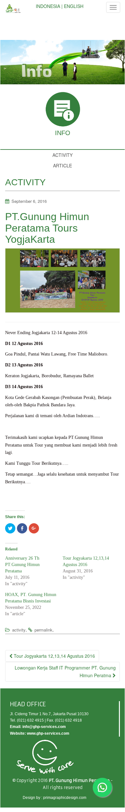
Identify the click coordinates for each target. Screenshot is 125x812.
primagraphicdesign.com (64, 797)
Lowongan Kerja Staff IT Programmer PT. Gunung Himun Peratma (65, 671)
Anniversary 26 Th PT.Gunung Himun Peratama (22, 564)
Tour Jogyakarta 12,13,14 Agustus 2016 (53, 656)
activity (19, 630)
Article (62, 165)
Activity (62, 155)
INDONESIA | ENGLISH (59, 6)
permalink (43, 630)
